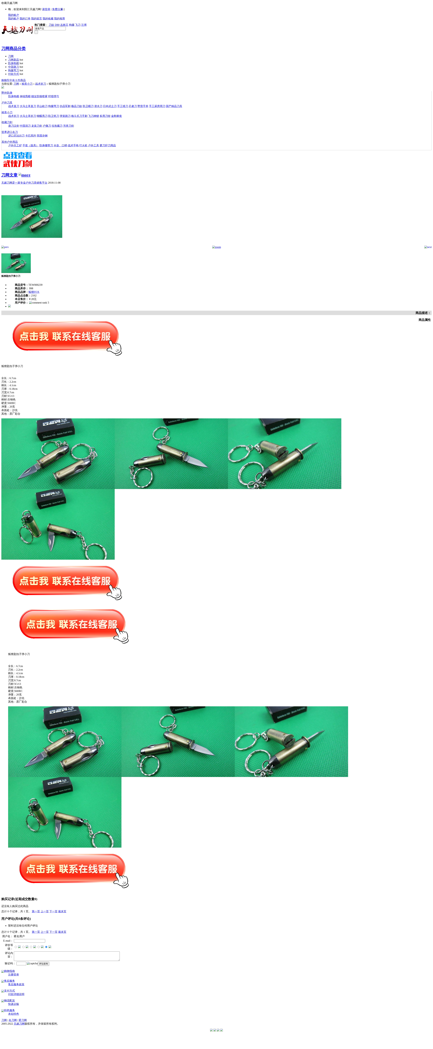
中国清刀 (25, 125)
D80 (57, 24)
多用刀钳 (105, 116)
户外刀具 (7, 102)
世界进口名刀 (10, 132)
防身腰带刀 (46, 145)
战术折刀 (40, 83)
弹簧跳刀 (65, 116)
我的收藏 (48, 18)
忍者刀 (133, 106)
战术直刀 (13, 106)
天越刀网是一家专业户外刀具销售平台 (24, 182)
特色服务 (9, 1010)
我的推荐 (59, 18)
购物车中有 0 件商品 (13, 80)
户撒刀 (47, 125)
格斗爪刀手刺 (79, 116)
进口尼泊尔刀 (16, 135)
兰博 (84, 24)
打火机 (83, 145)
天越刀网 (19, 1023)
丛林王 (64, 24)
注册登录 (13, 974)
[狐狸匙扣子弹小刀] (31, 244)
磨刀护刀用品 (108, 145)
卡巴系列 (30, 135)
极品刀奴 (76, 106)
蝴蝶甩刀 (42, 116)
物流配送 (9, 1000)
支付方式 (9, 990)
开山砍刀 (42, 106)
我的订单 (25, 18)
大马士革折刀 (28, 116)
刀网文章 (9, 175)
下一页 (53, 911)
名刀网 (13, 1020)
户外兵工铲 (15, 145)
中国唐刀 (13, 66)
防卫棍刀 (88, 106)
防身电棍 (13, 63)
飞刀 (78, 24)
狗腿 (71, 24)
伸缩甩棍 (25, 96)
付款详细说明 (16, 994)
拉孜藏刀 (57, 125)
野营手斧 (143, 106)
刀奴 (51, 24)
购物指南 (9, 971)
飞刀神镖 (93, 116)
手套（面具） (30, 145)
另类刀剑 (68, 125)
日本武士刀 (110, 106)
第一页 (36, 911)
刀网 (11, 56)
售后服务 (9, 980)
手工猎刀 (122, 106)
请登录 (46, 9)
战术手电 (73, 145)
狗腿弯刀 (13, 70)
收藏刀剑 (7, 122)
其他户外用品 (10, 141)
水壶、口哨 (60, 145)
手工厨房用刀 (157, 106)
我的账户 (13, 15)
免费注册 (57, 9)
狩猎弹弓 (53, 96)
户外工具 (93, 145)
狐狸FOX (33, 291)
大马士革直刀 (28, 106)
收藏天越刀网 (9, 3)
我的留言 (36, 18)
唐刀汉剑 (13, 125)
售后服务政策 (16, 984)
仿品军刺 (65, 106)
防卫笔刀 (53, 116)
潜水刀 (98, 106)
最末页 (62, 911)
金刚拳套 (116, 116)
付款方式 (13, 73)
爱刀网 (23, 1020)
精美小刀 (27, 83)
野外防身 (7, 92)
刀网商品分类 (13, 48)
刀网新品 (13, 59)
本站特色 (13, 1013)
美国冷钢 (42, 135)
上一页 (45, 911)
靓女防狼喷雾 (39, 96)
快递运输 (13, 1004)
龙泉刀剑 (36, 125)
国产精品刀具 (174, 106)
